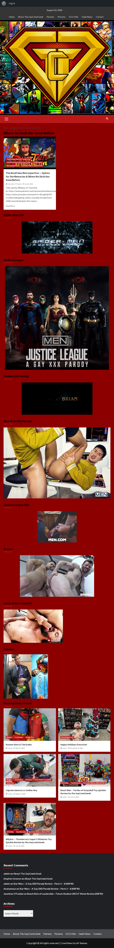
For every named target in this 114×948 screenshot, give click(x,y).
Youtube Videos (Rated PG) (32, 166)
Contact (100, 17)
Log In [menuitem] (12, 3)
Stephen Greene (12, 878)
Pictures (61, 17)
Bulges (9, 737)
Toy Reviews (76, 783)
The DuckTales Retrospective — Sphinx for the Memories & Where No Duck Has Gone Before (28, 176)
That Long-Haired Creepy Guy (18, 159)
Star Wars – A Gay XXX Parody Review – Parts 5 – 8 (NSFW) (43, 883)
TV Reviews (37, 162)
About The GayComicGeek (30, 17)
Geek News (87, 17)
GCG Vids (73, 17)
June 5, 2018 (29, 184)
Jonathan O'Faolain (15, 184)
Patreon (50, 17)
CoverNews (67, 943)
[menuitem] (4, 3)
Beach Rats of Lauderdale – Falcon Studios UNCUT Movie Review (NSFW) (65, 893)
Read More (10, 206)
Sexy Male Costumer (43, 780)
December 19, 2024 (76, 748)
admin (10, 748)
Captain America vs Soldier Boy (21, 790)
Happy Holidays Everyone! (73, 744)
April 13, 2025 (20, 748)
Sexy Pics (10, 783)
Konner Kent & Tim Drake (19, 744)
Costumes (19, 737)
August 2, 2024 (20, 794)
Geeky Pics (30, 737)
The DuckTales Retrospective (18, 162)
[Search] (107, 118)
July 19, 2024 (74, 797)
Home (12, 17)
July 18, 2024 (20, 846)
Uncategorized (13, 166)
